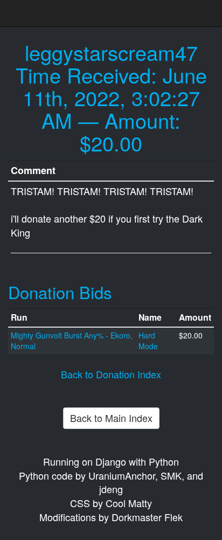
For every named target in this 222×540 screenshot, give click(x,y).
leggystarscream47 (111, 52)
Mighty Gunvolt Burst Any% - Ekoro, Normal (72, 340)
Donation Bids (60, 292)
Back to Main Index (111, 418)
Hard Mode (148, 340)
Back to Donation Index (111, 374)
